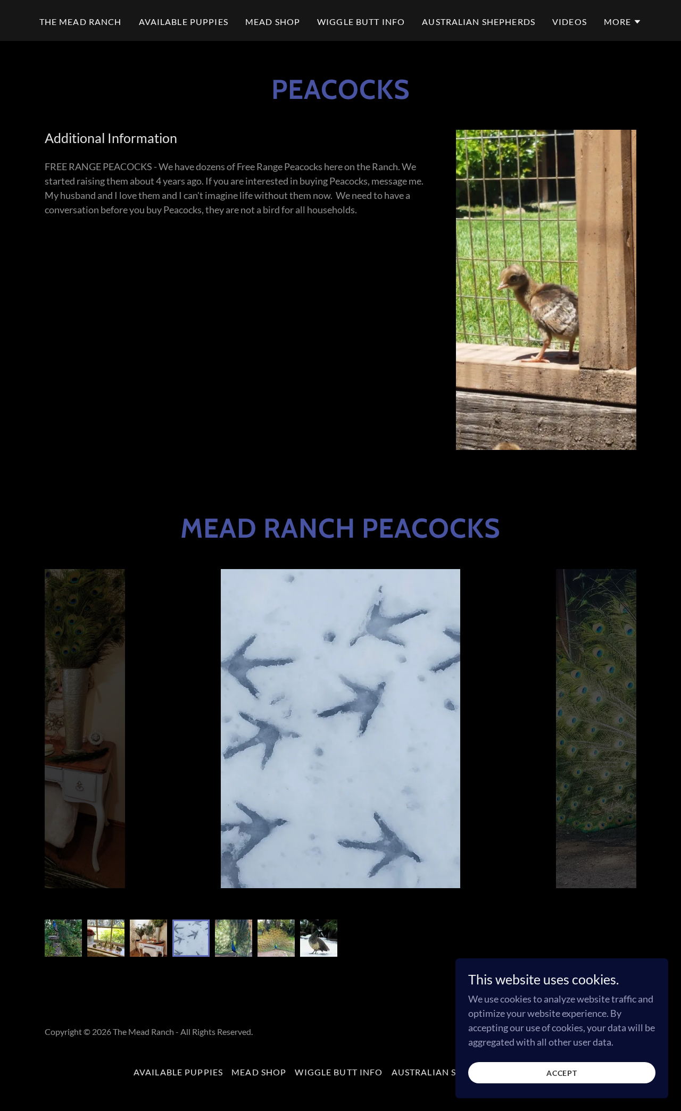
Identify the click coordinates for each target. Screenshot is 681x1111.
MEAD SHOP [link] (272, 21)
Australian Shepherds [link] (478, 21)
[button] (623, 21)
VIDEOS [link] (569, 21)
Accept (562, 1072)
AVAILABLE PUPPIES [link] (183, 21)
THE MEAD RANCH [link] (80, 21)
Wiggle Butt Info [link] (361, 21)
